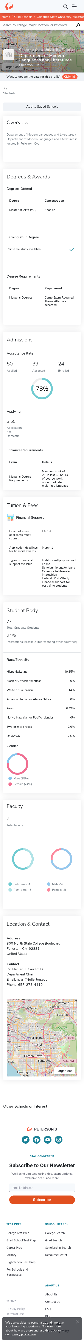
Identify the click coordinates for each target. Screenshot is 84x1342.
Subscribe (42, 1199)
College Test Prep (17, 1233)
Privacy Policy (15, 1308)
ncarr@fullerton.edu (32, 979)
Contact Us (52, 1301)
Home (6, 17)
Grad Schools (23, 17)
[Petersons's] (9, 6)
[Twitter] (26, 1140)
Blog (48, 1316)
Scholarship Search (58, 1247)
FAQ (48, 1309)
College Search (55, 1233)
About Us (51, 1294)
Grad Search (53, 1240)
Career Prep (14, 1247)
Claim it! (69, 77)
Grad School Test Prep (21, 1240)
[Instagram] (58, 1140)
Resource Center (56, 1255)
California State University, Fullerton (47, 50)
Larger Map (65, 1071)
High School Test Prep (21, 1262)
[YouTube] (47, 1140)
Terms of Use (15, 1314)
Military (11, 1255)
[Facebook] (36, 1140)
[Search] (65, 6)
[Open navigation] (74, 6)
